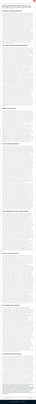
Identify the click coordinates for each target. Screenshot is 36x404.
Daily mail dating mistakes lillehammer (9, 36)
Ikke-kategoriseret (5, 8)
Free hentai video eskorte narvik (7, 368)
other (6, 69)
